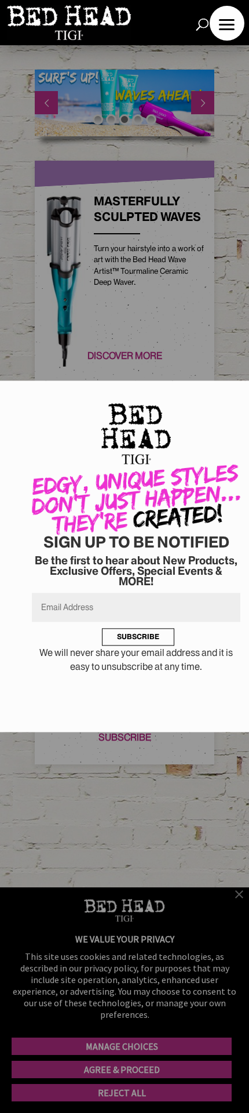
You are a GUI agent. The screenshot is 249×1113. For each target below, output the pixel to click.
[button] (227, 23)
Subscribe (138, 636)
